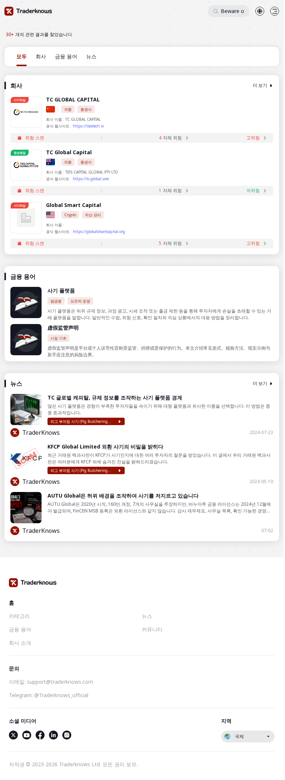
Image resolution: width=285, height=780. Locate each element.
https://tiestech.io (88, 126)
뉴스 (147, 615)
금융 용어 (20, 629)
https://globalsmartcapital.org (99, 231)
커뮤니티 (152, 629)
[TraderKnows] (28, 11)
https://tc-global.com (91, 178)
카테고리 (19, 615)
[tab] (21, 56)
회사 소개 (20, 642)
